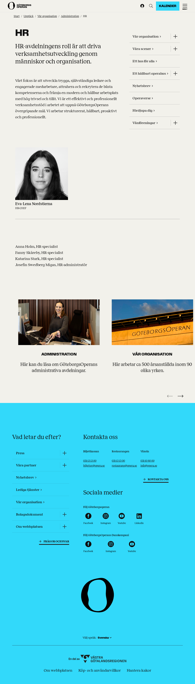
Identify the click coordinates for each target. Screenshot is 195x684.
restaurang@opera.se (124, 465)
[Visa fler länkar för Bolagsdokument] (64, 514)
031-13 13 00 (89, 460)
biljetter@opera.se (94, 465)
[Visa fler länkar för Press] (64, 453)
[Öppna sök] (150, 6)
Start (17, 16)
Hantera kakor (139, 670)
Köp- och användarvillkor (99, 670)
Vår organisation (47, 16)
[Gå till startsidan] (20, 5)
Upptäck (29, 16)
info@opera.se (149, 465)
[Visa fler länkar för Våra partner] (64, 465)
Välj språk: (89, 637)
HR (85, 16)
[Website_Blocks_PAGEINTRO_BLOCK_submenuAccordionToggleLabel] (175, 36)
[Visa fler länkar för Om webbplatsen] (64, 526)
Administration (70, 16)
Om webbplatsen (58, 670)
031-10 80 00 (147, 460)
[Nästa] (180, 396)
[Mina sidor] (141, 6)
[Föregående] (170, 396)
